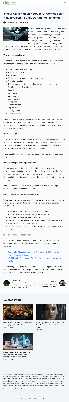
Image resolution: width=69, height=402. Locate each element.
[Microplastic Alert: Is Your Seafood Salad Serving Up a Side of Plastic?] (18, 312)
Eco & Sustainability (22, 22)
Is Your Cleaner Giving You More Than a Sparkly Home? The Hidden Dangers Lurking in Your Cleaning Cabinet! (17, 354)
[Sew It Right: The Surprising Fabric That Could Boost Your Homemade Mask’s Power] (51, 312)
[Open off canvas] (65, 3)
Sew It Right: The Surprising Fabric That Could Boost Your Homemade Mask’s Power (50, 325)
